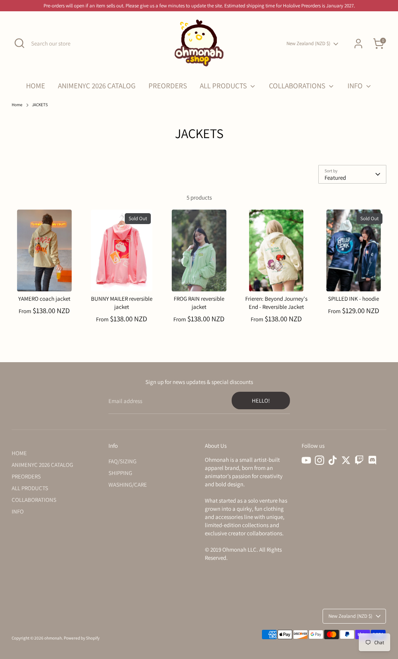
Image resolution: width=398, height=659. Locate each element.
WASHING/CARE (127, 484)
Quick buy (45, 278)
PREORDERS (167, 85)
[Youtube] (306, 460)
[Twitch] (359, 460)
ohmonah (53, 638)
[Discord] (372, 460)
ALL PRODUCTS (224, 85)
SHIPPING (120, 473)
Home (17, 104)
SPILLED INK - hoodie (353, 298)
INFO (355, 85)
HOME (35, 85)
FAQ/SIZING (122, 461)
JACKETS (40, 104)
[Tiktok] (332, 460)
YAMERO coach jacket (44, 298)
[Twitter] (346, 460)
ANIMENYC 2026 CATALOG (97, 85)
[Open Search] (19, 43)
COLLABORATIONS (298, 85)
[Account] (358, 43)
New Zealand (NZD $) (308, 43)
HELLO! (261, 400)
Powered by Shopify (82, 638)
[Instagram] (319, 460)
